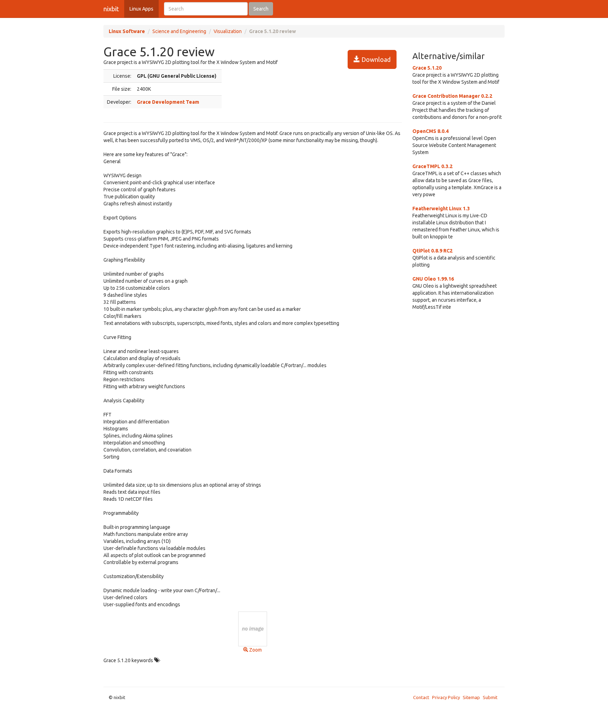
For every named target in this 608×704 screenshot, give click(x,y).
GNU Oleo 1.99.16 (433, 279)
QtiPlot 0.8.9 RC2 (432, 251)
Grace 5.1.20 (427, 68)
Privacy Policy (446, 697)
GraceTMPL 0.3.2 (432, 166)
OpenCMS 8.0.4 (430, 131)
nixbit (111, 8)
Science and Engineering (179, 31)
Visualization (228, 31)
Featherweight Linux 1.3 (441, 208)
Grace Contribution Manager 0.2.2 (452, 96)
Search (260, 9)
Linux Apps (141, 9)
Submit (490, 697)
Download (375, 59)
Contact (421, 697)
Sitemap (471, 697)
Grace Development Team (168, 102)
